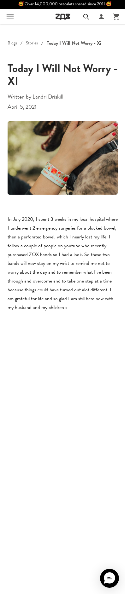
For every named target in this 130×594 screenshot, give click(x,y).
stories (32, 43)
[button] (109, 578)
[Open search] (86, 16)
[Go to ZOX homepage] (62, 16)
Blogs (12, 43)
